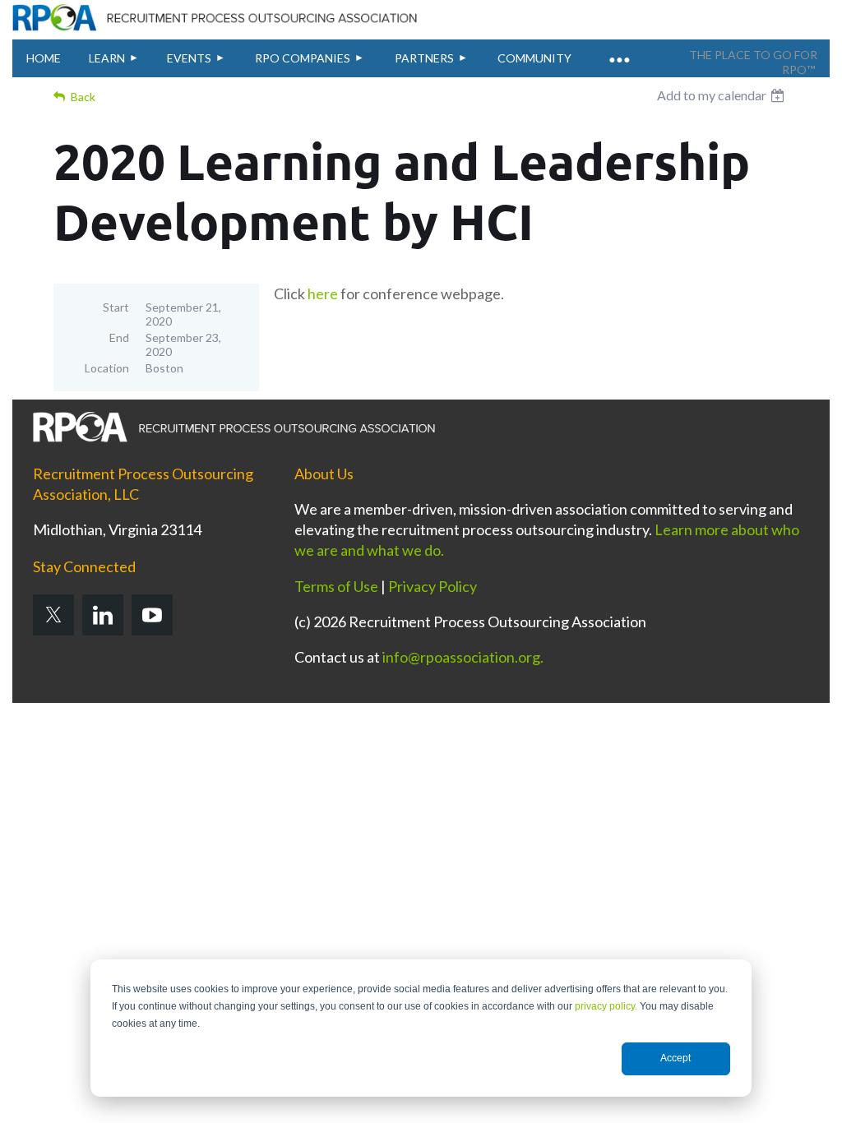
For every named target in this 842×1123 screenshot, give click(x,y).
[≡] (618, 50)
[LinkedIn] (102, 614)
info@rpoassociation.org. (463, 657)
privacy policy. (606, 1006)
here (323, 293)
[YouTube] (152, 614)
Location (107, 368)
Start (116, 307)
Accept (675, 1058)
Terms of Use (336, 586)
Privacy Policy (432, 586)
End (119, 337)
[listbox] (723, 95)
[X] (53, 614)
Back (83, 97)
